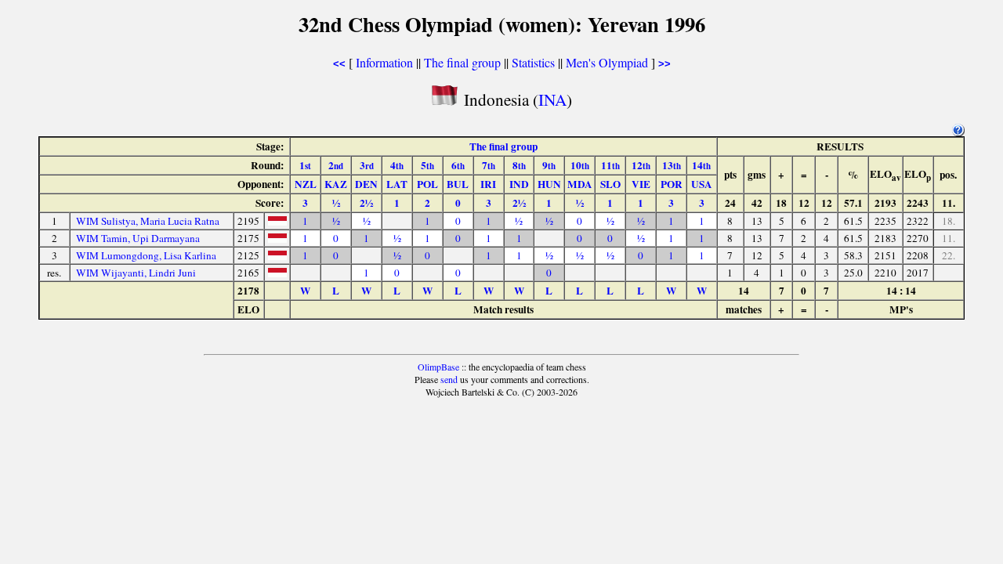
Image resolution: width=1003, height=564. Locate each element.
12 (641, 165)
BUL (458, 184)
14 (701, 165)
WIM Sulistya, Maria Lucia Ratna (147, 221)
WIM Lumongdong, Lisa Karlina (146, 255)
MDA (579, 184)
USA (701, 184)
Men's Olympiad (607, 62)
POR (672, 184)
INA (552, 99)
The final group (462, 62)
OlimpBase (438, 366)
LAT (396, 184)
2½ (366, 203)
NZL (306, 184)
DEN (366, 184)
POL (427, 184)
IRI (488, 184)
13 (671, 165)
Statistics (533, 62)
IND (519, 184)
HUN (549, 184)
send (449, 379)
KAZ (335, 184)
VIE (641, 184)
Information (384, 62)
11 (610, 165)
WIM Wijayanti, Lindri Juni (136, 273)
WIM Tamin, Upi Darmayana (138, 238)
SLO (610, 184)
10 (579, 165)
